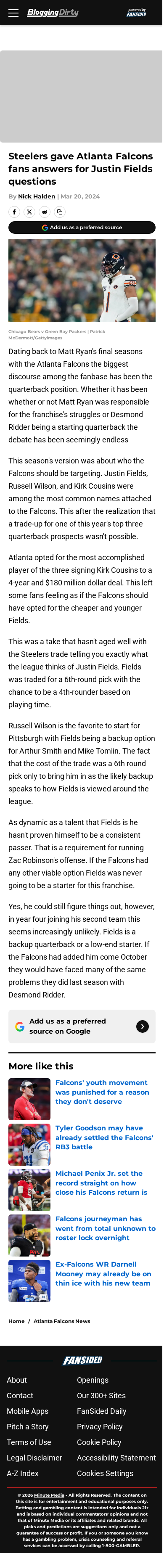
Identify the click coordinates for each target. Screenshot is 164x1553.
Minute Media (49, 1495)
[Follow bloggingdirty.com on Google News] (142, 1026)
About (17, 1380)
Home (16, 1321)
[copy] (60, 212)
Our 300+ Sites (101, 1395)
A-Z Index (23, 1473)
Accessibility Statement (116, 1457)
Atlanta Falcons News (62, 1321)
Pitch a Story (28, 1426)
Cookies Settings (105, 1473)
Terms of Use (29, 1442)
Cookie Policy (99, 1442)
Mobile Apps (27, 1411)
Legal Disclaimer (34, 1457)
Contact (20, 1395)
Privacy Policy (100, 1426)
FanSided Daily (102, 1411)
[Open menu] (13, 13)
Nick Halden (37, 196)
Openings (92, 1380)
